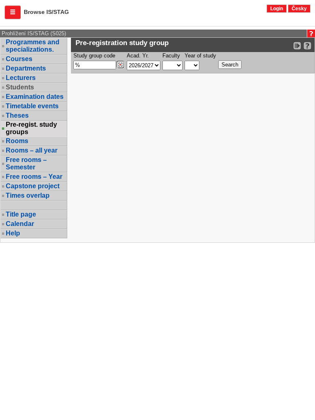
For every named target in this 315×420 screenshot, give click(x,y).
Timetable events (32, 106)
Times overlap (28, 195)
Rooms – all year (31, 150)
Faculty (171, 55)
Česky (299, 8)
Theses (17, 115)
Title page (21, 214)
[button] (13, 12)
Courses (19, 58)
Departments (26, 68)
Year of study (200, 55)
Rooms (17, 140)
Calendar (20, 223)
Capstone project (32, 186)
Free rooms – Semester (26, 163)
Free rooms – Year (34, 176)
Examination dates (35, 96)
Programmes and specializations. (32, 46)
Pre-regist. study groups (31, 128)
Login (276, 8)
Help (13, 233)
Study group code (94, 55)
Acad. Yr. (138, 55)
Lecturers (21, 77)
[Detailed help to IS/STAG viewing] (307, 45)
